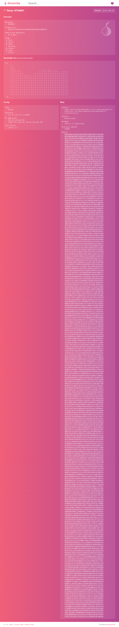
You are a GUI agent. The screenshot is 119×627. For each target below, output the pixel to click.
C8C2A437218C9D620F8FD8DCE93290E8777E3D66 (84, 513)
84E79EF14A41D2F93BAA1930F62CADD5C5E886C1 (84, 375)
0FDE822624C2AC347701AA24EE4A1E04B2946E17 (84, 175)
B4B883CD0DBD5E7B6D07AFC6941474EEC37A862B (84, 485)
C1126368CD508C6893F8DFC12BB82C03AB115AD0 (84, 505)
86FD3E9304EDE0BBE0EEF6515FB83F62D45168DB (84, 379)
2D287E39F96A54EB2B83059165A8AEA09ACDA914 (84, 229)
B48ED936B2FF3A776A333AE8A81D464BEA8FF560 (84, 482)
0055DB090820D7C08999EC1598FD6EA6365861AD (84, 136)
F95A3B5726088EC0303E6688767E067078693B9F (84, 610)
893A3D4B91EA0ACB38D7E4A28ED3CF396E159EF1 (84, 388)
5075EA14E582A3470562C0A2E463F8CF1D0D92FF (84, 283)
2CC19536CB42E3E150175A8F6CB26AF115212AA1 (84, 227)
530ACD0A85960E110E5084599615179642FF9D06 (84, 287)
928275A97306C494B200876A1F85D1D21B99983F (84, 408)
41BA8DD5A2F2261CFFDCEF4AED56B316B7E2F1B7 (84, 258)
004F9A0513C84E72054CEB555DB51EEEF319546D (84, 134)
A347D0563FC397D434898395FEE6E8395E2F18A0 (84, 447)
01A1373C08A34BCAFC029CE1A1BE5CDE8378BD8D (84, 145)
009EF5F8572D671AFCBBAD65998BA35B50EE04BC (84, 140)
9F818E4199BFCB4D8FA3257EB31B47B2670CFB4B (84, 437)
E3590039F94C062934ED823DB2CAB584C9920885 (84, 565)
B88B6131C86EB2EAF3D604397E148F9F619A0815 (84, 493)
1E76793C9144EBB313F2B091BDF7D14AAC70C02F (84, 192)
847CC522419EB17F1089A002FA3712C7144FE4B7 (84, 373)
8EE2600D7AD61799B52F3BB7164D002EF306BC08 (84, 402)
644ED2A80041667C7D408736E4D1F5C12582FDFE (84, 311)
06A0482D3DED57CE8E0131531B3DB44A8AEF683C (84, 153)
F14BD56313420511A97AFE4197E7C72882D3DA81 (84, 598)
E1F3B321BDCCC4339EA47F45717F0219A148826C (84, 559)
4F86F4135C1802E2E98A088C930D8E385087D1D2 (84, 281)
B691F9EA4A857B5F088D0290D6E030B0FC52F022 (84, 487)
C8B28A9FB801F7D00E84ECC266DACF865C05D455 (84, 511)
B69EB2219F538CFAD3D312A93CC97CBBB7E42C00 (84, 489)
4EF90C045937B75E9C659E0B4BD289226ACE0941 (84, 278)
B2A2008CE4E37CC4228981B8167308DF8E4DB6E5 (84, 480)
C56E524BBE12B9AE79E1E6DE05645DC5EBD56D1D (84, 507)
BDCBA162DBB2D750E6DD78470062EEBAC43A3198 (84, 499)
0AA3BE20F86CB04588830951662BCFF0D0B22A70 (84, 163)
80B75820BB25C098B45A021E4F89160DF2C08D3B (84, 359)
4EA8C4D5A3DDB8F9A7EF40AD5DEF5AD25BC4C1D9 (84, 276)
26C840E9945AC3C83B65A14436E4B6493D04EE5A (84, 213)
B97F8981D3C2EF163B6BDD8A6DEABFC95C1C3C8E (84, 497)
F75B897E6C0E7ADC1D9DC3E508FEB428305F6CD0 (84, 608)
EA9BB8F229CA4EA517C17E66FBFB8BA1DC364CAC (84, 588)
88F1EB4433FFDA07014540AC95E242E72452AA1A (84, 381)
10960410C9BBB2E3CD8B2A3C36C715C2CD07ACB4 (84, 180)
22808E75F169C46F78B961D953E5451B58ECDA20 (84, 206)
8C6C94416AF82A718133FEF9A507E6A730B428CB (84, 398)
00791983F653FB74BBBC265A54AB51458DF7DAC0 (84, 138)
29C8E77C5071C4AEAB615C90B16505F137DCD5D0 (84, 217)
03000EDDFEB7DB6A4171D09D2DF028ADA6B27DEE (84, 147)
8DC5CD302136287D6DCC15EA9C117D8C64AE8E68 (84, 400)
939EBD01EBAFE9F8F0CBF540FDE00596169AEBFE (84, 412)
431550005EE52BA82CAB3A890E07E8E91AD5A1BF (84, 264)
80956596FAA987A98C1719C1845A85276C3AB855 (84, 357)
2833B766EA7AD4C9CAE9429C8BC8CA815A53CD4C (84, 215)
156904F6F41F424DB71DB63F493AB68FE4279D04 (84, 186)
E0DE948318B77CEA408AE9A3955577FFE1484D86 (84, 555)
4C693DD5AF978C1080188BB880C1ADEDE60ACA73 (84, 274)
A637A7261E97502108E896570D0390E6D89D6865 (84, 458)
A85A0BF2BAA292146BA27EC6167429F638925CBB (84, 462)
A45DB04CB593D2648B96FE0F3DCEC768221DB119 (84, 452)
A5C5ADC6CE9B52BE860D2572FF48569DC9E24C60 (84, 456)
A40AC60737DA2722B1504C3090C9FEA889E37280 (84, 449)
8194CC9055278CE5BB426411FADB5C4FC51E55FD (84, 363)
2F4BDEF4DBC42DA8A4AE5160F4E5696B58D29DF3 (84, 231)
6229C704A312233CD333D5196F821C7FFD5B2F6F (84, 309)
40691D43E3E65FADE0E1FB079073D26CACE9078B (84, 252)
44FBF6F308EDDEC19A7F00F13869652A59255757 (84, 268)
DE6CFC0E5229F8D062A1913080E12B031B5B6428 (84, 550)
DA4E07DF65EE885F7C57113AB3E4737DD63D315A (84, 542)
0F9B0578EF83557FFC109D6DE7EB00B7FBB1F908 (84, 173)
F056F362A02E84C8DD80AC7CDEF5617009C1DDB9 (84, 596)
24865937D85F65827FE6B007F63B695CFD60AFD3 (84, 208)
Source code (19, 624)
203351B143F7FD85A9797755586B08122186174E (84, 198)
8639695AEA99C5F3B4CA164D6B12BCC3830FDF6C (84, 377)
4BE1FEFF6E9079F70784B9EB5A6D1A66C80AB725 (84, 272)
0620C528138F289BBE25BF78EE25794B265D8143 (84, 149)
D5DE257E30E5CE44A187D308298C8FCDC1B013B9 (84, 530)
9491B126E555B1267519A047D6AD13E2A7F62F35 (84, 414)
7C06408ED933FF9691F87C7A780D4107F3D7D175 (84, 348)
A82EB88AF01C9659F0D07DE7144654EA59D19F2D (84, 460)
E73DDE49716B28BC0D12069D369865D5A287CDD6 (84, 573)
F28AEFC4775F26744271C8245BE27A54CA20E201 (84, 600)
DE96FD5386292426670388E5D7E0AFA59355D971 (84, 553)
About (11, 624)
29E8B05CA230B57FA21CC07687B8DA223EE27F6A (84, 219)
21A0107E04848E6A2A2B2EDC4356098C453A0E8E (84, 202)
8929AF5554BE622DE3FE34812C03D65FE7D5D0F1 (84, 386)
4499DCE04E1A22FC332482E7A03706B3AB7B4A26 (84, 266)
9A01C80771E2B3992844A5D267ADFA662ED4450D (84, 423)
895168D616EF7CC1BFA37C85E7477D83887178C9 (84, 390)
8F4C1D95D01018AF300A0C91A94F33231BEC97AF (84, 404)
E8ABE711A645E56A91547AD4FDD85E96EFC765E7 (84, 583)
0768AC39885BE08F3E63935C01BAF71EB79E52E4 (84, 155)
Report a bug (29, 624)
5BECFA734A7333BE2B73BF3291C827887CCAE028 (84, 297)
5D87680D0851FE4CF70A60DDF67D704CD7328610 (84, 301)
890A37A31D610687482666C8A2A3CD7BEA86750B (84, 384)
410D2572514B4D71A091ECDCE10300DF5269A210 (84, 256)
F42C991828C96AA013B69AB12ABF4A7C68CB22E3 (84, 604)
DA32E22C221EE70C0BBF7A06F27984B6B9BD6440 (84, 540)
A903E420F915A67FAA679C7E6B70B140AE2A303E (84, 466)
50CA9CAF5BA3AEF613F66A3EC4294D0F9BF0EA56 (84, 285)
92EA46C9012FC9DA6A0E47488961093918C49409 (84, 410)
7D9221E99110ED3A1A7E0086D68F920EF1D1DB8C (84, 351)
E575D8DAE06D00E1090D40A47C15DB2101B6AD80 (84, 567)
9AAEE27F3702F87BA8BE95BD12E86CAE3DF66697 (84, 425)
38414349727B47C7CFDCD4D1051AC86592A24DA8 (84, 239)
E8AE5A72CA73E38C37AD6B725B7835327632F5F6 (84, 586)
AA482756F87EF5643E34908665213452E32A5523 (84, 470)
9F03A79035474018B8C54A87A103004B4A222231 (84, 435)
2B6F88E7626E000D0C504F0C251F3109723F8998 (84, 221)
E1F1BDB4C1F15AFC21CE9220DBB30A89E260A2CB (84, 557)
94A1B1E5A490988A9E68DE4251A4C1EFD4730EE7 (84, 416)
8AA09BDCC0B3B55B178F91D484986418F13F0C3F (84, 394)
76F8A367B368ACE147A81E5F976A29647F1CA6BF (84, 342)
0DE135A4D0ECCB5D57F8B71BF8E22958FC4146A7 (84, 167)
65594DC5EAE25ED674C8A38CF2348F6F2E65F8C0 (84, 313)
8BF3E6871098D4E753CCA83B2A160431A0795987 (84, 396)
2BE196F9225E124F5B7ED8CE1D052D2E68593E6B (84, 225)
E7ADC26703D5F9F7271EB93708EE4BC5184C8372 (84, 577)
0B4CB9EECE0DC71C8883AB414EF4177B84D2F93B (84, 165)
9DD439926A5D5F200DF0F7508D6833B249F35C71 (84, 433)
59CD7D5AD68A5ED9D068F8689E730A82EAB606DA (84, 289)
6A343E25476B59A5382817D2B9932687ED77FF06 (84, 328)
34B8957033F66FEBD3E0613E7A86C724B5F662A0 (84, 233)
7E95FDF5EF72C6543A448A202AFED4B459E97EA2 (84, 353)
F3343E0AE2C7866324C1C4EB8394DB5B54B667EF (84, 602)
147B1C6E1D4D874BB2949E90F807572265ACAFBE (84, 184)
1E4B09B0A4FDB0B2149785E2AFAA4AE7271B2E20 (84, 190)
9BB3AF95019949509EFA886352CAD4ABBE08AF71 (84, 431)
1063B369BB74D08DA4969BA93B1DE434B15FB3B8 (84, 178)
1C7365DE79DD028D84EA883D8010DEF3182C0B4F (84, 188)
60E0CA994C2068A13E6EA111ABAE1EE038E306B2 (84, 305)
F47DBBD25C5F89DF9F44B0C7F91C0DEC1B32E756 (84, 606)
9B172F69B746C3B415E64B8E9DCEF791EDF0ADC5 (84, 427)
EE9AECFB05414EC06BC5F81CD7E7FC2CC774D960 (84, 594)
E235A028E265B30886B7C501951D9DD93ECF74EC (84, 561)
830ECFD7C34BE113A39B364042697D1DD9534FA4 (84, 371)
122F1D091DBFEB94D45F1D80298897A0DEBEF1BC (84, 182)
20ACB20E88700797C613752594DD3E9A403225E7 (84, 200)
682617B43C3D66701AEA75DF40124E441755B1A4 (84, 324)
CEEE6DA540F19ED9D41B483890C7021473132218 (84, 520)
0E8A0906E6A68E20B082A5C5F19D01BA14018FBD (84, 171)
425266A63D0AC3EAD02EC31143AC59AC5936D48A (84, 262)
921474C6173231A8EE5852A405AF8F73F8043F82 (84, 406)
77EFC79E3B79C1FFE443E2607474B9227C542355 (84, 344)
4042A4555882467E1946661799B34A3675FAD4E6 (84, 250)
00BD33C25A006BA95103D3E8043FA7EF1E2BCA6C (84, 142)
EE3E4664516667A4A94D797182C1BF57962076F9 (84, 592)
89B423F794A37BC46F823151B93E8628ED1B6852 (84, 392)
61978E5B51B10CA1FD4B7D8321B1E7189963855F (84, 307)
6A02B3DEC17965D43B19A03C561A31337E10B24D (84, 326)
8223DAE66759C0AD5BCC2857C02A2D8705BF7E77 (84, 367)
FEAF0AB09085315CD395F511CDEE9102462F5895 (84, 614)
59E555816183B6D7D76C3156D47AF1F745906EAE (84, 291)
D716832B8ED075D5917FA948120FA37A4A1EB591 (84, 532)
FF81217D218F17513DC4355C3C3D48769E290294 (84, 616)
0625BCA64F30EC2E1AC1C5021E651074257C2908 (84, 151)
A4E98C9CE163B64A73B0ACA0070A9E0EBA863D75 (84, 454)
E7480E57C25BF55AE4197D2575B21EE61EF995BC (84, 575)
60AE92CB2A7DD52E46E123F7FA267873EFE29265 (84, 303)
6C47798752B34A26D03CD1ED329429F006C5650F (84, 332)
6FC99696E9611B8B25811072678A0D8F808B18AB (84, 336)
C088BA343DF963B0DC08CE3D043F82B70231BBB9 (84, 503)
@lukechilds (111, 624)
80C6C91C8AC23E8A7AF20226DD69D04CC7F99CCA (84, 361)
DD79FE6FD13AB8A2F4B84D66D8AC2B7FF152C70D (84, 546)
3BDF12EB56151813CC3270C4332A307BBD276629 (84, 245)
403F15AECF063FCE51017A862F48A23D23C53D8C (84, 248)
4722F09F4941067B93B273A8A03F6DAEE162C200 (84, 270)
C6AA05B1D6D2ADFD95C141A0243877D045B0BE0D (84, 509)
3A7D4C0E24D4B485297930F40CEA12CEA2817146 (84, 241)
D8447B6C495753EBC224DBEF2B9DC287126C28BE (84, 536)
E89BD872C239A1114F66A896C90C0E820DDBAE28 (84, 581)
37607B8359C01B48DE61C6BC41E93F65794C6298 (84, 237)
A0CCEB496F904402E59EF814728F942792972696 (84, 439)
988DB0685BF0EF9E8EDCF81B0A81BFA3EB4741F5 (84, 419)
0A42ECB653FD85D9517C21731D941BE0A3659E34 (84, 161)
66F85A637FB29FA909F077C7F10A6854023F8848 (84, 320)
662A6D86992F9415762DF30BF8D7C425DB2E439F (84, 316)
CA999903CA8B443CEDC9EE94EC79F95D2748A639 (84, 515)
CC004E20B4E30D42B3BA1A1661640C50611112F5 (84, 518)
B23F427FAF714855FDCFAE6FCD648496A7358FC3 (84, 478)
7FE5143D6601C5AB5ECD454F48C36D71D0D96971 (84, 355)
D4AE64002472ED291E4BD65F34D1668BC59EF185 (84, 528)
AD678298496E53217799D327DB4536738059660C (84, 476)
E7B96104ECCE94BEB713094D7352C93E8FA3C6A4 (84, 579)
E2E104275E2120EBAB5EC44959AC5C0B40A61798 (84, 563)
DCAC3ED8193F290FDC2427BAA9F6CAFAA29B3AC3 (84, 544)
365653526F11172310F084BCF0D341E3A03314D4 (84, 235)
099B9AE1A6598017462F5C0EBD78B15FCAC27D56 (84, 159)
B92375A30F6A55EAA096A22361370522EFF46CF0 (84, 495)
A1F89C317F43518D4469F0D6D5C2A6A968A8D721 (84, 445)
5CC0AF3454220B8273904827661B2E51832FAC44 (84, 299)
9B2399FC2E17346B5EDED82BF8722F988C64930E (84, 429)
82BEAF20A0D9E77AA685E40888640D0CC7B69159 (84, 369)
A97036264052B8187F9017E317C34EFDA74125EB (84, 468)
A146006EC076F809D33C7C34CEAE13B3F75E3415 (84, 443)
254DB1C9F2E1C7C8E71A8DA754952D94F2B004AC (84, 210)
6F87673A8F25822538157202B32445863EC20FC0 (84, 334)
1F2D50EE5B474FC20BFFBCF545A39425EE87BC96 (84, 194)
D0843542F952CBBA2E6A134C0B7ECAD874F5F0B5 (84, 522)
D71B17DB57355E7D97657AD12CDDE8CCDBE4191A (84, 534)
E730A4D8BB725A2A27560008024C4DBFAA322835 (84, 571)
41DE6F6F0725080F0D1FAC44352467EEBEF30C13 (84, 260)
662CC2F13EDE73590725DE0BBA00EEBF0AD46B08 (84, 318)
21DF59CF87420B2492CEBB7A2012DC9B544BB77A (84, 204)
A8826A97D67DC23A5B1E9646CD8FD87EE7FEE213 (84, 464)
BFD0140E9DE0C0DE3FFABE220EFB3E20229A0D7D (84, 501)
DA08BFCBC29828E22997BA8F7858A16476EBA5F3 (84, 538)
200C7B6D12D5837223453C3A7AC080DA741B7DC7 (84, 196)
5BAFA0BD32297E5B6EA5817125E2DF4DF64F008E (84, 295)
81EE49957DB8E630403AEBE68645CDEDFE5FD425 (84, 365)
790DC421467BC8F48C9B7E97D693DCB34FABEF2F (84, 346)
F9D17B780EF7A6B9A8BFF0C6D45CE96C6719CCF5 (84, 612)
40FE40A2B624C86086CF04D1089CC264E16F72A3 (84, 254)
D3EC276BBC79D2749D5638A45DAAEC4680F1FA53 (84, 526)
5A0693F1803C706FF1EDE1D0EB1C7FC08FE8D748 (84, 293)
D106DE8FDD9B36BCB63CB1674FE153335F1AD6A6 (84, 524)
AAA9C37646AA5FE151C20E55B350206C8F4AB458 (84, 472)
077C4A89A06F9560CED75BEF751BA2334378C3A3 (84, 157)
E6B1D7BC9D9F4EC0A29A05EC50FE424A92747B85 (84, 569)
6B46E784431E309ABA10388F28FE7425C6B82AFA (84, 330)
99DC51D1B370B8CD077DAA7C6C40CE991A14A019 (84, 421)
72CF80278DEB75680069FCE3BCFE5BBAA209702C (84, 340)
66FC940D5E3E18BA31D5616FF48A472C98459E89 (84, 322)
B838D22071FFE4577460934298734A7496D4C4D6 (84, 491)
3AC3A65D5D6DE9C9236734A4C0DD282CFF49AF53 (84, 243)
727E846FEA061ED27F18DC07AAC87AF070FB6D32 (84, 338)
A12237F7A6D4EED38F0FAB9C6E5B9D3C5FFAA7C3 (84, 441)
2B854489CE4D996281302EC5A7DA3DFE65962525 (84, 223)
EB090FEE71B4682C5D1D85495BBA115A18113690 (84, 590)
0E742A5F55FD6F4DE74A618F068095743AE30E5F (84, 169)
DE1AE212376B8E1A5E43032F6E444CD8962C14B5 (84, 548)
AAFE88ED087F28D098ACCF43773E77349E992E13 (84, 474)
